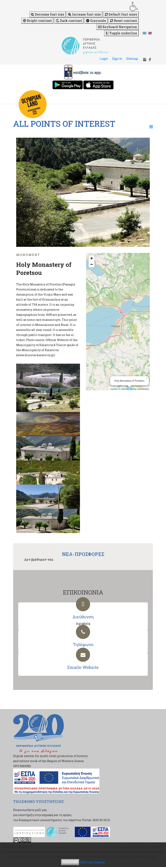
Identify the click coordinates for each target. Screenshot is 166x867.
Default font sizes (122, 14)
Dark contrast (70, 20)
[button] (80, 6)
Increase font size (86, 14)
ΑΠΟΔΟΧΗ (70, 862)
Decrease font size (49, 14)
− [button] (91, 264)
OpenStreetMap (128, 388)
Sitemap (132, 58)
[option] (83, 192)
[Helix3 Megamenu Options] (151, 126)
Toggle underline (123, 33)
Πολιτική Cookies (92, 862)
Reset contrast (125, 20)
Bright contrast (39, 20)
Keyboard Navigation (119, 27)
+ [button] (91, 258)
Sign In (117, 58)
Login (104, 58)
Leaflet (113, 388)
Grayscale (97, 20)
